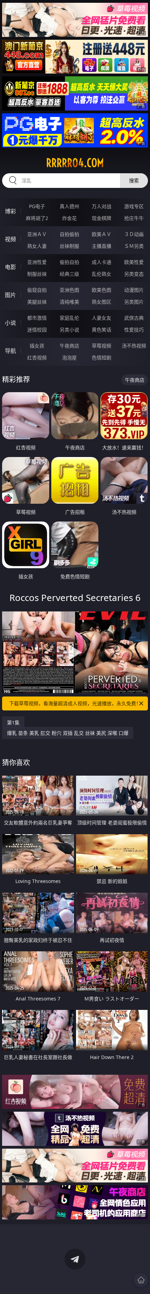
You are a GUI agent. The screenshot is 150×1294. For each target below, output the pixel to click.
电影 (10, 267)
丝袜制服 (69, 246)
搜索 (134, 180)
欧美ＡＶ (101, 234)
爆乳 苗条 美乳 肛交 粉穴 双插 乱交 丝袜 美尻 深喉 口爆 (67, 733)
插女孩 (37, 345)
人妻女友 (101, 317)
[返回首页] (141, 1280)
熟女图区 (101, 301)
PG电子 (37, 206)
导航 (10, 351)
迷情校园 (37, 329)
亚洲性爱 (37, 262)
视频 (10, 239)
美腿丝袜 (37, 301)
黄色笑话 (101, 329)
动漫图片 (134, 290)
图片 (10, 295)
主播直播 (101, 246)
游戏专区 (134, 206)
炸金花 (69, 218)
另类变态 (134, 274)
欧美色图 (101, 290)
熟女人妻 (37, 246)
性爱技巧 (134, 329)
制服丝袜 (37, 274)
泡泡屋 (69, 357)
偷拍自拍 (69, 262)
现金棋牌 (101, 218)
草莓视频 (101, 345)
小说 (10, 323)
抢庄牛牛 (134, 218)
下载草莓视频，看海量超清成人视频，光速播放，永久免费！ (75, 703)
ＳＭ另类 (134, 246)
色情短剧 (101, 357)
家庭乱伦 (69, 317)
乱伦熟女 (101, 274)
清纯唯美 (69, 301)
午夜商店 (69, 345)
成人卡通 (101, 262)
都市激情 (37, 317)
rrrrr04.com (75, 163)
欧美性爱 (134, 262)
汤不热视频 (134, 345)
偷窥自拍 (37, 290)
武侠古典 (134, 317)
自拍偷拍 (69, 234)
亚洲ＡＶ (37, 234)
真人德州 (69, 206)
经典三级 (69, 274)
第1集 (13, 722)
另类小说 (69, 329)
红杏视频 (37, 357)
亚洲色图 (69, 290)
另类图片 (134, 301)
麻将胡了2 (37, 218)
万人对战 (101, 206)
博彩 (10, 211)
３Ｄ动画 (134, 234)
